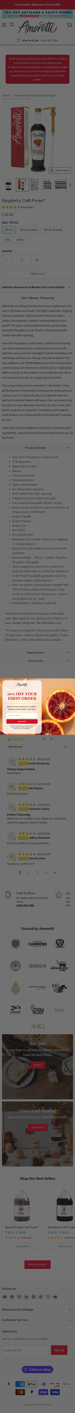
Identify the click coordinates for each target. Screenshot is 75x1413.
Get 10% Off (22, 721)
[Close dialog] (73, 680)
